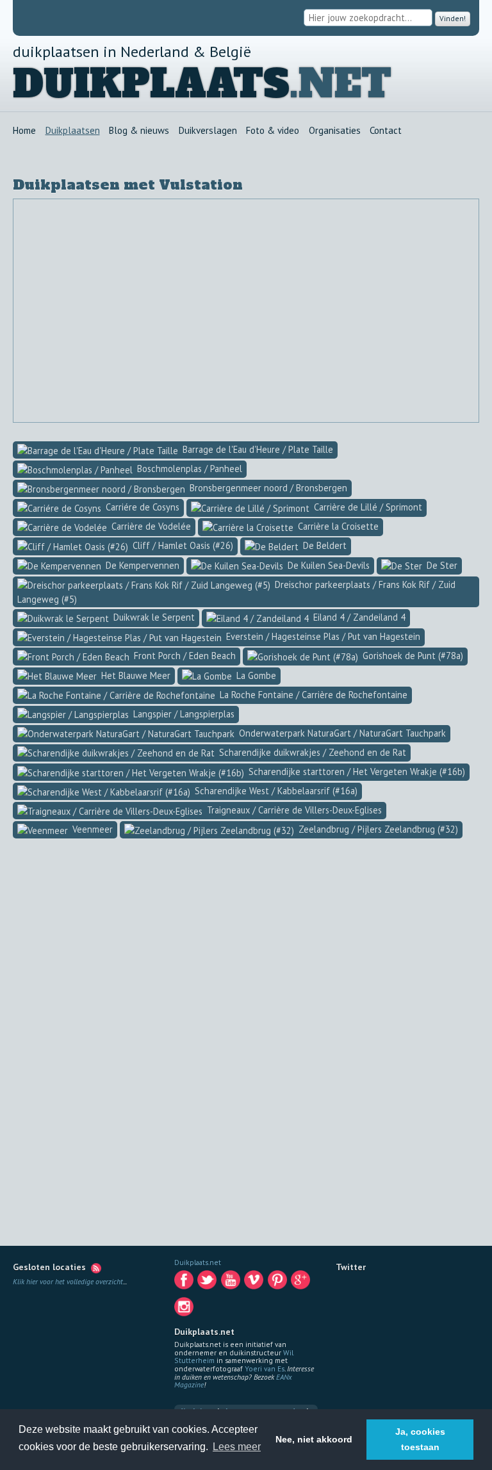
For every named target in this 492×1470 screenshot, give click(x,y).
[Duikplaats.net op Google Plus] (301, 1282)
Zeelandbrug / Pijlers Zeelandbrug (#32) (377, 829)
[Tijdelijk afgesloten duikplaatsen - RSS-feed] (96, 1267)
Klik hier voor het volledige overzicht (68, 1281)
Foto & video (272, 131)
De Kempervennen (141, 565)
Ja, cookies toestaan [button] (420, 1439)
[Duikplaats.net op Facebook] (184, 1282)
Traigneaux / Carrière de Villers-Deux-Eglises (293, 810)
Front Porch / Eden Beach (183, 655)
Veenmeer (91, 829)
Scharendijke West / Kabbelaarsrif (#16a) (274, 791)
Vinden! (451, 18)
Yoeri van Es (264, 1368)
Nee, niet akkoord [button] (313, 1439)
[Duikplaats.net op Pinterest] (278, 1282)
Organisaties (335, 131)
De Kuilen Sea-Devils (327, 565)
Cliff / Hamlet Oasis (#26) (181, 545)
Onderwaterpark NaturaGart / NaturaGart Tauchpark (341, 733)
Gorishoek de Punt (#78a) (411, 655)
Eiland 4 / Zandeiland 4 (358, 617)
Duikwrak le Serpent (153, 617)
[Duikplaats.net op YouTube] (231, 1282)
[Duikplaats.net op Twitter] (207, 1282)
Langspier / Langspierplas (182, 714)
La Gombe (255, 675)
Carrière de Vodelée (150, 526)
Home (24, 131)
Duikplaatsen (72, 131)
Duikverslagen (208, 131)
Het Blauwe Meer (134, 675)
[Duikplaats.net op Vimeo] (254, 1282)
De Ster (440, 565)
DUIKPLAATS (151, 84)
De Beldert (323, 545)
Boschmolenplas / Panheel (188, 468)
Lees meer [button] (237, 1446)
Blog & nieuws (139, 131)
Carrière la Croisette (337, 526)
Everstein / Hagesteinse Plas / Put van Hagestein (322, 636)
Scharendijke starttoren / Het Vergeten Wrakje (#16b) (355, 771)
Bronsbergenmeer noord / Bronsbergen (267, 488)
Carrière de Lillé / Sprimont (366, 507)
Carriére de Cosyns (141, 507)
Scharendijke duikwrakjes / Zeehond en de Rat (311, 752)
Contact (386, 131)
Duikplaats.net (197, 1262)
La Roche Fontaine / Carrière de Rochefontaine (312, 695)
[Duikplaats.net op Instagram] (184, 1309)
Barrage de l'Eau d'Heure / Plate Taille (256, 449)
